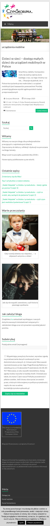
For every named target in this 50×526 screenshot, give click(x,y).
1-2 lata (14, 102)
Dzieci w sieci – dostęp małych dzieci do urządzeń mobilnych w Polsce (23, 62)
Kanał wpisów (7, 499)
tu (12, 319)
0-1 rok (8, 102)
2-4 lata (21, 102)
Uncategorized (27, 105)
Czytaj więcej (42, 111)
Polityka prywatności (35, 523)
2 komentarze (10, 111)
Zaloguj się (6, 495)
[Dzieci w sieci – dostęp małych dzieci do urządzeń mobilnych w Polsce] (9, 71)
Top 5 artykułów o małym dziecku (16, 181)
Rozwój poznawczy (32, 102)
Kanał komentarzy (9, 503)
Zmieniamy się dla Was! (11, 176)
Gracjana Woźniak (12, 98)
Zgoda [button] (21, 523)
